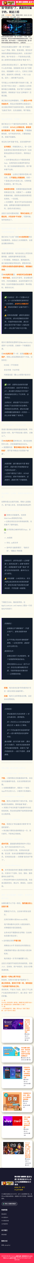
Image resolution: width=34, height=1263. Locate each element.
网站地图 (4, 1234)
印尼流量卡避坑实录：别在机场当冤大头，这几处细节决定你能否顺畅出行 (25, 1052)
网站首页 (4, 1214)
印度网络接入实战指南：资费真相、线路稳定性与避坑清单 (27, 1026)
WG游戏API (4, 1217)
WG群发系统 (5, 1220)
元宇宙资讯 (8, 15)
